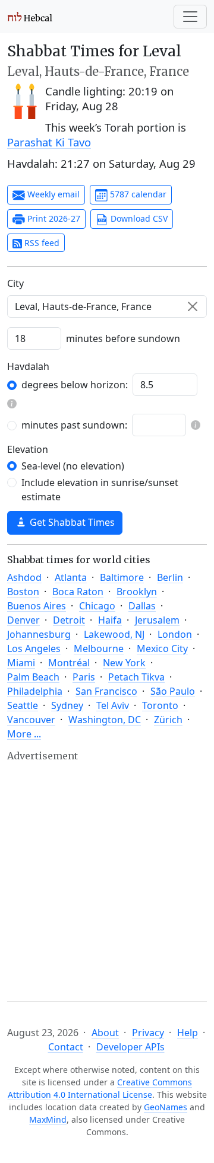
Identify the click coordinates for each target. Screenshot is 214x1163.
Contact (65, 1046)
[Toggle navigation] (190, 16)
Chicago (97, 605)
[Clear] (192, 306)
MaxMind (48, 1119)
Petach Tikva (136, 676)
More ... (24, 733)
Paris (84, 676)
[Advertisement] (107, 870)
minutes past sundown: (74, 425)
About (105, 1032)
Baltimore (122, 577)
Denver (23, 620)
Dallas (142, 605)
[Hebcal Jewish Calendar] (30, 16)
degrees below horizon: (74, 384)
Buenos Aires (36, 605)
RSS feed (40, 242)
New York (124, 662)
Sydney (67, 705)
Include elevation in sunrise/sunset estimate (99, 489)
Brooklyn (137, 591)
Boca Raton (77, 591)
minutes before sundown (123, 338)
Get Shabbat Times (71, 522)
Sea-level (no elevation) (72, 465)
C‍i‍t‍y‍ (15, 283)
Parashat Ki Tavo (49, 142)
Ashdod (24, 577)
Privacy (148, 1032)
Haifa (110, 620)
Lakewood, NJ (114, 634)
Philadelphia (34, 691)
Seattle (22, 705)
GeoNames (165, 1107)
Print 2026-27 (52, 218)
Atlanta (71, 577)
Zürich (168, 719)
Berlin (170, 577)
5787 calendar (137, 194)
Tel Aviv (112, 705)
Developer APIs (130, 1046)
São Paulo (172, 691)
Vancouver (31, 719)
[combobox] (107, 306)
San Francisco (106, 691)
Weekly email (52, 194)
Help (187, 1032)
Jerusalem (157, 620)
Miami (21, 662)
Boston (23, 591)
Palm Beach (33, 676)
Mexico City (162, 648)
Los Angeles (34, 648)
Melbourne (99, 648)
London (175, 634)
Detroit (69, 620)
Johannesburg (39, 634)
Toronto (160, 705)
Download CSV (138, 218)
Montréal (69, 662)
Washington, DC (104, 719)
